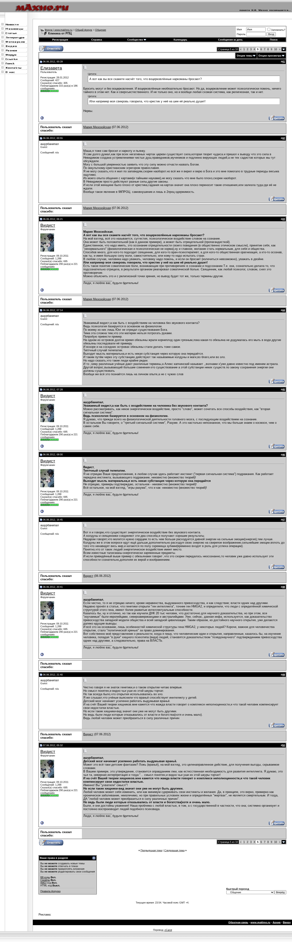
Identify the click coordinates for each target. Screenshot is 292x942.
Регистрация (60, 39)
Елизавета (51, 68)
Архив (277, 922)
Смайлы (45, 880)
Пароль (241, 34)
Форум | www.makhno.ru (58, 29)
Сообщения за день (230, 39)
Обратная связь (238, 922)
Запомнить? (278, 29)
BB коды (45, 877)
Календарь (180, 39)
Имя (239, 29)
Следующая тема (174, 850)
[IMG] (43, 882)
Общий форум (83, 29)
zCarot (168, 930)
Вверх (287, 922)
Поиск (274, 39)
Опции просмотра (269, 55)
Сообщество (135, 39)
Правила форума (50, 891)
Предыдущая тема (151, 850)
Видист (47, 225)
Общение (100, 29)
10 (275, 49)
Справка (96, 39)
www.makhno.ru (260, 922)
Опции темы (244, 55)
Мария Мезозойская (97, 127)
